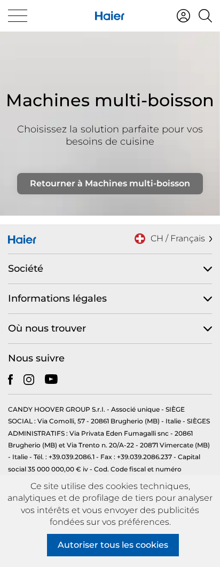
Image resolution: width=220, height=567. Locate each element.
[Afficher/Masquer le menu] (17, 16)
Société (25, 268)
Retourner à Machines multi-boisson (110, 183)
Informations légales (57, 298)
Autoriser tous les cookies (113, 545)
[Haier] (109, 15)
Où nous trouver (47, 328)
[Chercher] (205, 15)
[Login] (183, 15)
